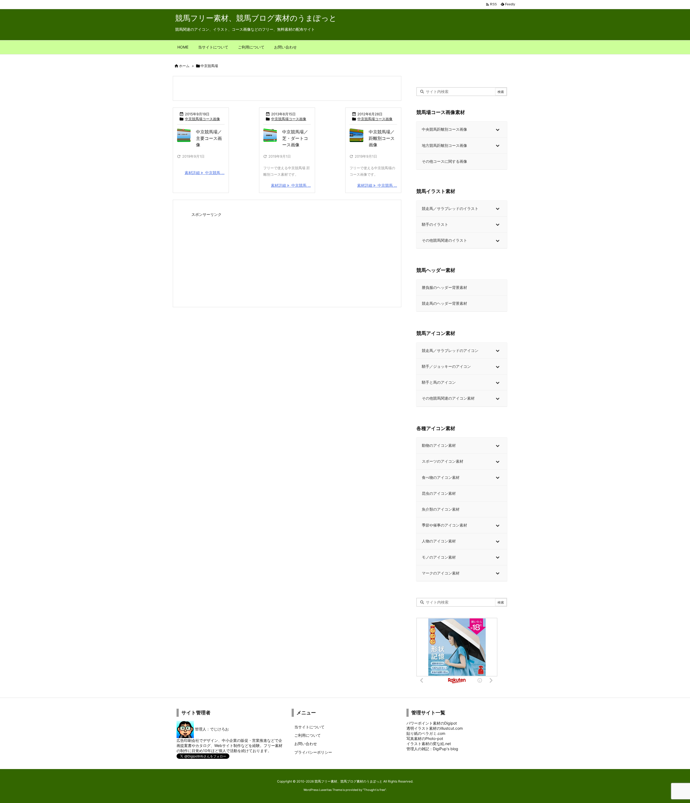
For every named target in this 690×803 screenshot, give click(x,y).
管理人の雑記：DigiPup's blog (432, 748)
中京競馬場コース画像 (202, 119)
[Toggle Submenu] (497, 129)
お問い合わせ (305, 743)
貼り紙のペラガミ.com (425, 733)
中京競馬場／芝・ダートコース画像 (295, 138)
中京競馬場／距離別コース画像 (382, 138)
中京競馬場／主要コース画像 (209, 138)
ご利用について (307, 735)
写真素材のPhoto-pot (424, 738)
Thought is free (374, 790)
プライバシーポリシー (313, 752)
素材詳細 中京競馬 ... (205, 172)
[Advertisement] (287, 256)
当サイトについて (309, 727)
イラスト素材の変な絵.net (428, 743)
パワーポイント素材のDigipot (431, 723)
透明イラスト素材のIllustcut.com (434, 728)
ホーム (184, 66)
